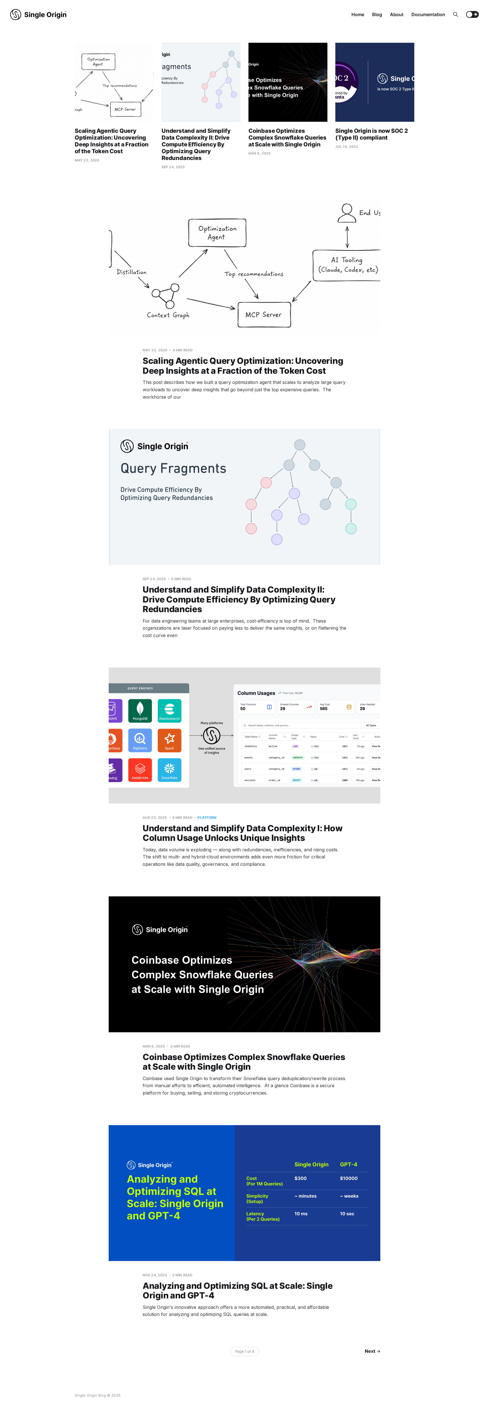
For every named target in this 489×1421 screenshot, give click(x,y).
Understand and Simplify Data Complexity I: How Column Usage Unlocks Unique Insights (242, 833)
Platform (207, 817)
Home (357, 14)
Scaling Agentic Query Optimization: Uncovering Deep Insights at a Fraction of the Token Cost (112, 141)
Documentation (428, 14)
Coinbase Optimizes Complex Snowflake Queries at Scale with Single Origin (287, 137)
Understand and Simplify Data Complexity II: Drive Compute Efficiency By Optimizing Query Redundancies (196, 144)
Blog (377, 14)
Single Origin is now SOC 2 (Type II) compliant (371, 134)
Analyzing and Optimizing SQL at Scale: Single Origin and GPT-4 (238, 1291)
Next (370, 1351)
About (397, 14)
